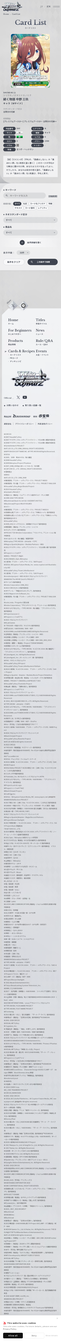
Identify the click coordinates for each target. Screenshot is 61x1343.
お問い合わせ (13, 405)
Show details (52, 1335)
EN (49, 6)
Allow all (13, 1335)
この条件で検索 (43, 261)
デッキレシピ (15, 361)
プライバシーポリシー (24, 423)
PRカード (14, 358)
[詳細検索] (52, 196)
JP (41, 6)
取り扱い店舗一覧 (33, 405)
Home (6, 14)
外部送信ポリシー (45, 423)
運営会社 (7, 423)
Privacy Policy (9, 1329)
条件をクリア (13, 261)
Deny (34, 1335)
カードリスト (15, 355)
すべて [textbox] (9, 219)
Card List (16, 14)
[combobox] (30, 220)
